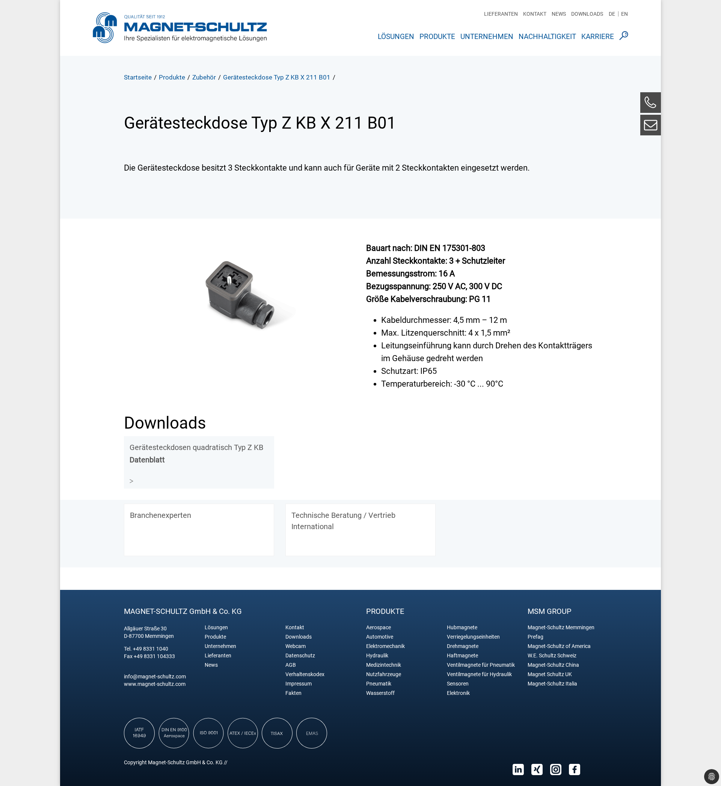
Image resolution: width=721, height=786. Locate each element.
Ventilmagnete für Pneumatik (481, 665)
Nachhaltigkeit (547, 36)
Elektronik (458, 693)
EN (624, 14)
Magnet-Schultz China (553, 665)
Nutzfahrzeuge (383, 674)
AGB (290, 665)
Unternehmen (486, 36)
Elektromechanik (385, 646)
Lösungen (396, 36)
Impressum (298, 684)
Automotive (379, 637)
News (559, 14)
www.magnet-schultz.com (155, 684)
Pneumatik (378, 684)
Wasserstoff (380, 693)
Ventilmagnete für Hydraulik (479, 674)
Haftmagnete (462, 655)
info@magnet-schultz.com (155, 677)
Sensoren (458, 684)
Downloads (587, 14)
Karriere (597, 36)
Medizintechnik (383, 665)
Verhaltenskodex (304, 674)
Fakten (293, 693)
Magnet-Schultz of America (559, 646)
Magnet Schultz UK (550, 674)
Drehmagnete (462, 646)
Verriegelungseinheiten (473, 637)
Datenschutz (300, 655)
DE (612, 14)
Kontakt (534, 14)
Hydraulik (377, 655)
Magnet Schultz (179, 27)
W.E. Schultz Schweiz (552, 655)
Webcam (295, 646)
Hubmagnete (462, 627)
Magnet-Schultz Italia (552, 684)
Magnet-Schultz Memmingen (561, 627)
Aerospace (378, 627)
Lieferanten (501, 14)
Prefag (535, 637)
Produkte (437, 36)
